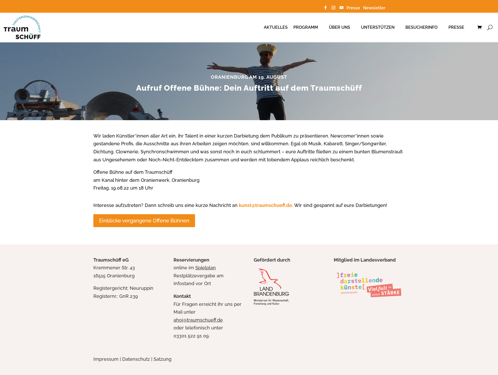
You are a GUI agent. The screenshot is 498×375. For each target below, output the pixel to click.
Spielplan (205, 267)
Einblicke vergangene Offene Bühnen (144, 221)
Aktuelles (276, 27)
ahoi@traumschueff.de (198, 320)
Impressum (106, 359)
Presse (354, 7)
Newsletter (374, 7)
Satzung (162, 359)
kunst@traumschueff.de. (266, 205)
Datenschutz (136, 359)
